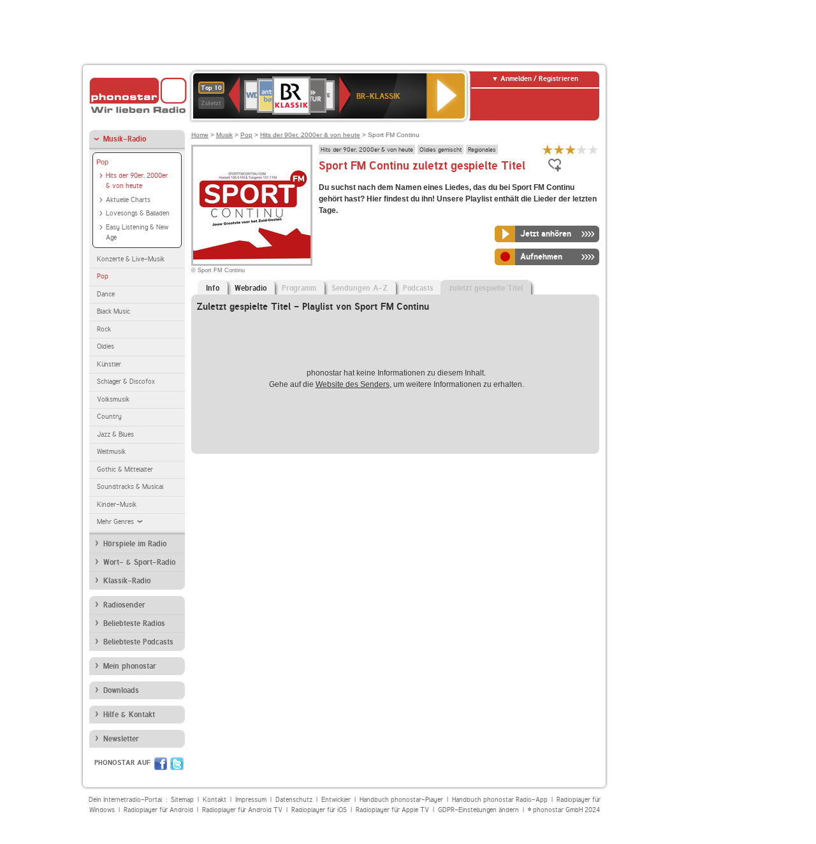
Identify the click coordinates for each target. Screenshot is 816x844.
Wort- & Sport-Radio (139, 562)
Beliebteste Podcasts (138, 641)
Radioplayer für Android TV (242, 810)
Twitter (177, 763)
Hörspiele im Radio (134, 543)
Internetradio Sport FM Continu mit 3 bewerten (570, 149)
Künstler (109, 364)
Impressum (250, 800)
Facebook (160, 763)
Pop (102, 162)
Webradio (250, 288)
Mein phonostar (129, 666)
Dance (106, 294)
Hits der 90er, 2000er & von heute (137, 181)
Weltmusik (111, 451)
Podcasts (418, 288)
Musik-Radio (124, 139)
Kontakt (214, 800)
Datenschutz (293, 800)
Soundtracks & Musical (130, 487)
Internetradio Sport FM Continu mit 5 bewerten (593, 149)
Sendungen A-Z (360, 288)
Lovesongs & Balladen (138, 213)
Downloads (121, 690)
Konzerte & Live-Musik (130, 259)
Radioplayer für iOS (319, 810)
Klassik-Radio (126, 580)
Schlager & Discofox (126, 381)
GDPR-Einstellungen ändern (478, 810)
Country (109, 416)
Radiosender (124, 604)
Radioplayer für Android (158, 810)
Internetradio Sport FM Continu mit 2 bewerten (559, 149)
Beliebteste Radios (134, 623)
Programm (299, 288)
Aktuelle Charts (128, 200)
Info (212, 288)
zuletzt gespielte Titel (486, 288)
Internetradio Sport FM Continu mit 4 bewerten (582, 149)
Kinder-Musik (116, 504)
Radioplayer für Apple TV (392, 810)
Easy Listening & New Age (137, 232)
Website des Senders (353, 384)
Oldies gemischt (440, 149)
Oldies (105, 346)
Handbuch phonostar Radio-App (500, 800)
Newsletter (121, 738)
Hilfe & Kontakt (129, 714)
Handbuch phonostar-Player (401, 800)
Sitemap (182, 800)
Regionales (482, 149)
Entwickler (336, 800)
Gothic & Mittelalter (125, 469)
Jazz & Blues (115, 434)
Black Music (113, 311)
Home (199, 134)
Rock (104, 329)
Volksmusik (113, 399)
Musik (224, 134)
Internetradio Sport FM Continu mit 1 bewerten (547, 149)
